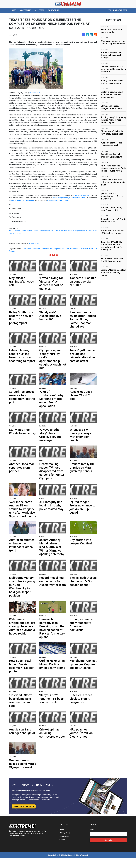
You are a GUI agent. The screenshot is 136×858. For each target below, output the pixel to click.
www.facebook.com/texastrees (22, 200)
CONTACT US (53, 10)
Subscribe (108, 840)
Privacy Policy (65, 833)
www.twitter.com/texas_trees (58, 200)
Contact (62, 840)
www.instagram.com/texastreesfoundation (68, 198)
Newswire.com (34, 93)
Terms (62, 829)
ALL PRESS (39, 10)
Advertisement (65, 836)
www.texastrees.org (82, 195)
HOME (13, 10)
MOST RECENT (26, 10)
